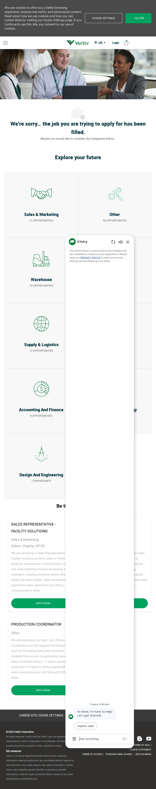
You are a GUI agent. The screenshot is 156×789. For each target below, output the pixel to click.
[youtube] (148, 738)
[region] (99, 489)
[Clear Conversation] (113, 241)
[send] (125, 739)
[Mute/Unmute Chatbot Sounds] (120, 242)
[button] (103, 18)
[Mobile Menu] (5, 42)
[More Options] (74, 739)
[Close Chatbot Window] (127, 242)
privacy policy (90, 257)
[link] (78, 43)
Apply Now (55, 603)
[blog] (139, 738)
